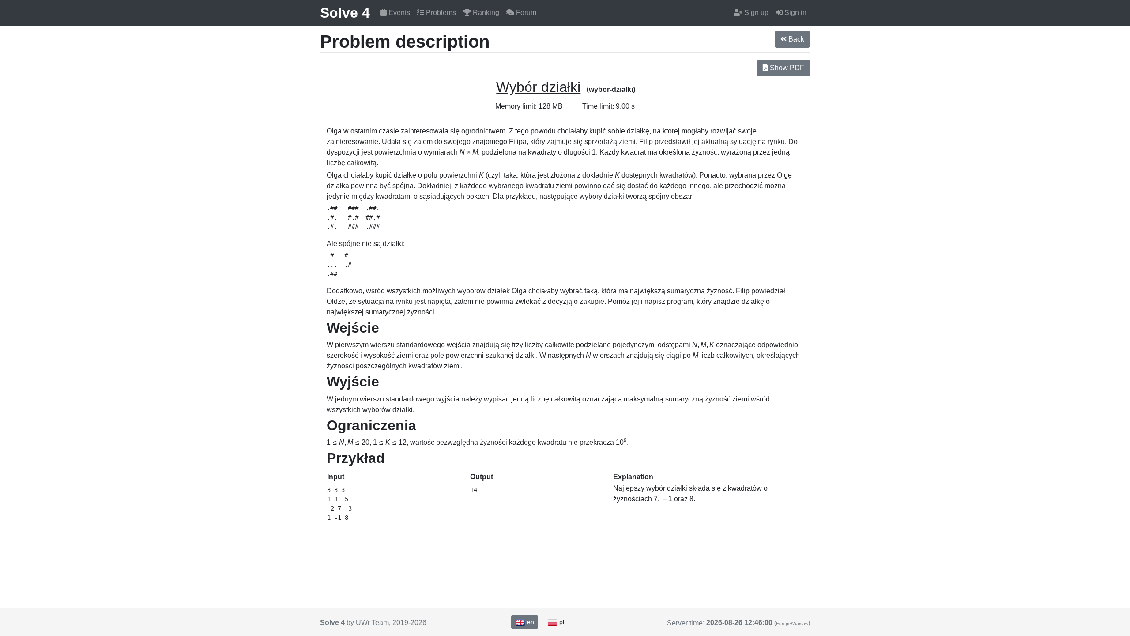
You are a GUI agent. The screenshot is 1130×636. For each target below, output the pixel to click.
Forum (525, 12)
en (529, 621)
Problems (440, 12)
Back (795, 39)
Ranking (485, 12)
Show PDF (786, 68)
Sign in (794, 12)
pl (560, 621)
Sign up (755, 12)
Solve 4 (345, 13)
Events (398, 12)
